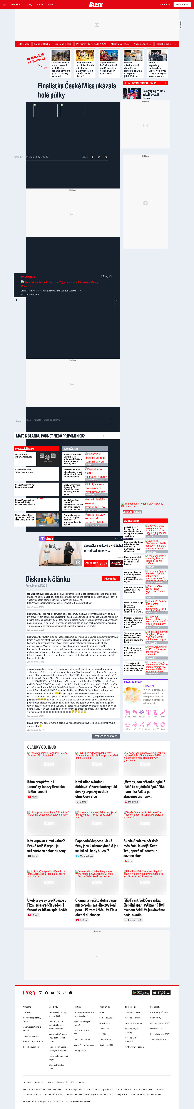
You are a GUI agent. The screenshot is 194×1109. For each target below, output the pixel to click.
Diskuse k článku (48, 579)
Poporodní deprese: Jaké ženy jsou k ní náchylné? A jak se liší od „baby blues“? (133, 622)
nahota (37, 420)
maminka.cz (153, 673)
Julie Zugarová (52, 420)
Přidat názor (110, 578)
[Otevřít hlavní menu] (4, 4)
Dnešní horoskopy (133, 682)
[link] (40, 993)
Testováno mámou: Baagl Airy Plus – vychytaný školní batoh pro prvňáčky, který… (133, 637)
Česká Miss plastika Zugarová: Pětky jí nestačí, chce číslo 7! (25, 502)
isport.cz (90, 495)
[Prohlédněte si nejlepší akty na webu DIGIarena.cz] (144, 505)
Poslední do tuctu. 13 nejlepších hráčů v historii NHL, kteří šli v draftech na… (73, 473)
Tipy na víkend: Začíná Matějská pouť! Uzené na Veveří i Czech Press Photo (108, 68)
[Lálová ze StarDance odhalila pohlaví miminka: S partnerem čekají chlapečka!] (157, 546)
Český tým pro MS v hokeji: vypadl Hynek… (153, 94)
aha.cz (150, 567)
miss (28, 420)
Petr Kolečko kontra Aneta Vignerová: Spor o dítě (133, 589)
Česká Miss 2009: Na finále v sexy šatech (24, 486)
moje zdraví (153, 628)
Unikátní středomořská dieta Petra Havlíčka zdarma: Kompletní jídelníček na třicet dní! (133, 70)
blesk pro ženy (92, 525)
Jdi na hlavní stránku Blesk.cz (140, 83)
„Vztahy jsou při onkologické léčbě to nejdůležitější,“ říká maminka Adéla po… (134, 666)
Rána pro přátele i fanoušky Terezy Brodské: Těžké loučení (132, 560)
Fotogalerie (28, 276)
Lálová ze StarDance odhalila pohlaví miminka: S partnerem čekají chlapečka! (133, 546)
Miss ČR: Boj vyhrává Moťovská (23, 455)
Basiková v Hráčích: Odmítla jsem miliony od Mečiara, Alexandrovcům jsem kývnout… (73, 459)
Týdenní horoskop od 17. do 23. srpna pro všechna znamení (133, 651)
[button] (141, 993)
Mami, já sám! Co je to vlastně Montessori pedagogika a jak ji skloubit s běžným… (134, 607)
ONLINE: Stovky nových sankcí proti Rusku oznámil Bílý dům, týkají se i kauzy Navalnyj (61, 69)
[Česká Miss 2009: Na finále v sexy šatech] (47, 489)
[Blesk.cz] (96, 4)
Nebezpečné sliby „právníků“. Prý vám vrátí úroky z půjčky (24, 517)
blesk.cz (90, 464)
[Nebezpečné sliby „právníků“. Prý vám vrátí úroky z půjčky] (47, 520)
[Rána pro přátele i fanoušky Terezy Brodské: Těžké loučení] (157, 562)
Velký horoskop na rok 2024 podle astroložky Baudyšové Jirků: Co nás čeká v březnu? (85, 69)
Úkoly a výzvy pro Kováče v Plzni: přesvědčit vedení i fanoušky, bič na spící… (72, 489)
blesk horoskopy (93, 510)
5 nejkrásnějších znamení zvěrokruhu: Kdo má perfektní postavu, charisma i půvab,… (73, 504)
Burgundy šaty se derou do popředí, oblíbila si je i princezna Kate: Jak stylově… (73, 519)
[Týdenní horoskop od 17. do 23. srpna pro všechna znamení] (157, 653)
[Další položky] (175, 44)
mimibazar (152, 613)
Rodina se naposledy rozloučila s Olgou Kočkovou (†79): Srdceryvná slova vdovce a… (158, 69)
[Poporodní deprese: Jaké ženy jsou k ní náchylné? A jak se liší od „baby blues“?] (157, 622)
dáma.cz (151, 658)
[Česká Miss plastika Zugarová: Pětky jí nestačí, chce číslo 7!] (47, 504)
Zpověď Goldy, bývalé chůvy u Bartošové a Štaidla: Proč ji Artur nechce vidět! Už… (133, 531)
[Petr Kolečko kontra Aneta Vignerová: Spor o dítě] (157, 592)
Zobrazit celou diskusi (106, 736)
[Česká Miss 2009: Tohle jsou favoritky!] (47, 474)
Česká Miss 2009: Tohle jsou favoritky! (24, 471)
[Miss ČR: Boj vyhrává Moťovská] (47, 459)
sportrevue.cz (92, 480)
